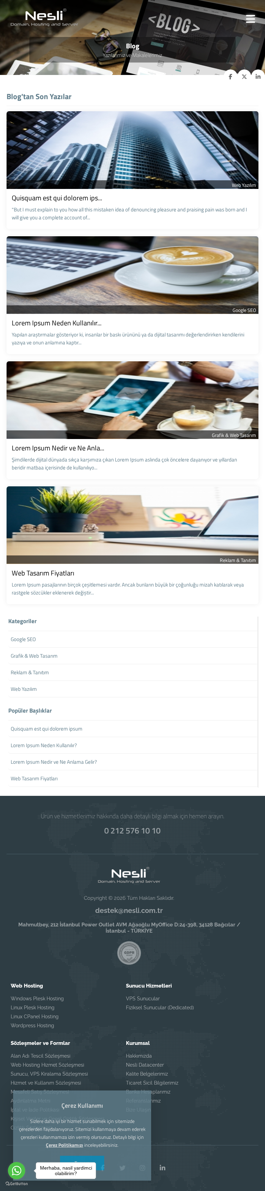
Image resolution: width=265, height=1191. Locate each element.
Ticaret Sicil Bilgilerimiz (152, 1083)
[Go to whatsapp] (16, 1170)
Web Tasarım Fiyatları (43, 573)
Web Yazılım (244, 185)
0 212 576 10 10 (132, 830)
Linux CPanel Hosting (35, 1016)
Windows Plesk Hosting (37, 998)
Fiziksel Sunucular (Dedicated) (160, 1007)
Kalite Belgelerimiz (147, 1074)
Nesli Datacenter (145, 1065)
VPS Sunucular (143, 998)
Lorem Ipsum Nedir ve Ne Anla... (58, 447)
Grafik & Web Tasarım (234, 435)
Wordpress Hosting (32, 1025)
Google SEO (244, 310)
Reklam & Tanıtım (238, 560)
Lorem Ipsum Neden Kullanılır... (56, 322)
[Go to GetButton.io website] (17, 1184)
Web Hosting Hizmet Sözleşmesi (47, 1065)
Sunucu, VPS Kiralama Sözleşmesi (49, 1074)
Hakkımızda (139, 1056)
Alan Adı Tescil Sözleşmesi (40, 1056)
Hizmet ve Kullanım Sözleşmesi (46, 1083)
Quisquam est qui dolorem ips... (57, 197)
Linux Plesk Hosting (33, 1007)
